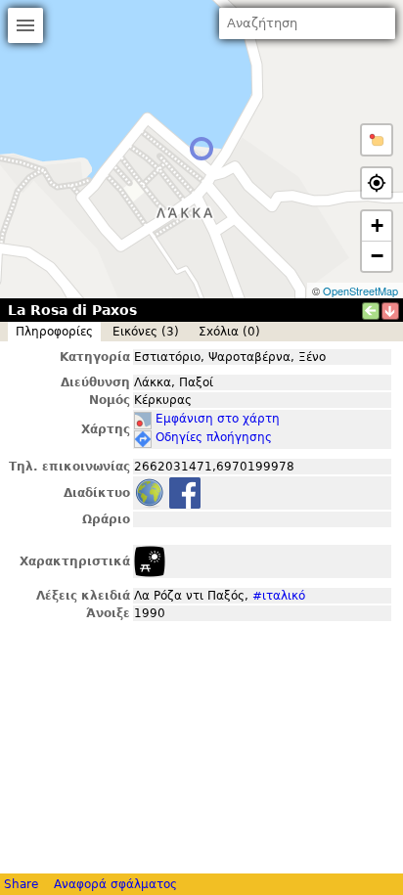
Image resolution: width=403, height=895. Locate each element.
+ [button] (377, 225)
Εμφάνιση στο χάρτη (218, 418)
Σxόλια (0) (229, 331)
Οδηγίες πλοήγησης (214, 437)
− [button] (377, 256)
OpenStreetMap (360, 290)
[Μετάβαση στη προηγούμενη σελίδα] (371, 311)
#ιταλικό (278, 596)
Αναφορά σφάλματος (115, 884)
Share (21, 884)
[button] (376, 140)
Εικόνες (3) (145, 331)
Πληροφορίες (54, 331)
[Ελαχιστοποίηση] (390, 311)
